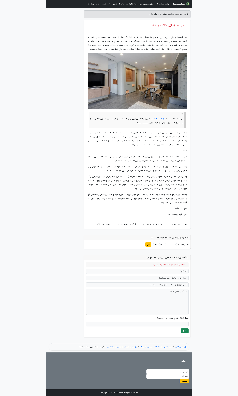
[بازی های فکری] (181, 4)
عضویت (184, 381)
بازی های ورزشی (146, 3)
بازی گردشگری (118, 3)
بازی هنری (106, 3)
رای (148, 244)
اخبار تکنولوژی (131, 3)
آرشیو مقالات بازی (162, 3)
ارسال (184, 330)
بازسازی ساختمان (158, 118)
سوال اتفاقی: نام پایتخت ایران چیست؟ (173, 318)
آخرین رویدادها (94, 3)
